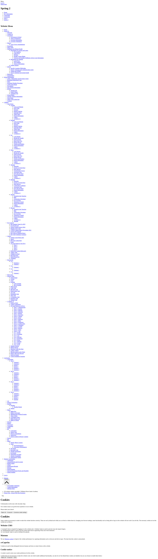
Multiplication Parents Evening (19, 414)
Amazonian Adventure (20, 199)
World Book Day (15, 257)
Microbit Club (14, 289)
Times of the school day (13, 99)
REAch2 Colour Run (16, 240)
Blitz (15, 197)
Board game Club (15, 291)
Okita (12, 150)
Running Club (14, 298)
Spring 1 (16, 365)
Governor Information (16, 40)
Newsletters (10, 86)
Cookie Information (12, 487)
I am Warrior (17, 136)
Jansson (13, 194)
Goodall (13, 105)
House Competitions (16, 433)
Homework (10, 260)
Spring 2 (6, 20)
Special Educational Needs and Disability (18, 471)
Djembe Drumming (16, 451)
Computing (10, 426)
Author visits (14, 252)
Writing (12, 408)
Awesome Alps (18, 172)
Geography (10, 424)
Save (15, 557)
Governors (10, 35)
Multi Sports (14, 286)
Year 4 (15, 246)
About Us (6, 31)
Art (8, 401)
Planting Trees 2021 (16, 228)
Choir (12, 280)
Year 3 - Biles (17, 321)
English (9, 404)
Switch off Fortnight (16, 231)
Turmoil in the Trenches (20, 196)
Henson (13, 208)
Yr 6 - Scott (17, 344)
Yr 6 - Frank (17, 343)
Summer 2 (16, 263)
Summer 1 (16, 368)
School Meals (10, 95)
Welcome (9, 32)
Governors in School (16, 37)
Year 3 (15, 245)
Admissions (10, 460)
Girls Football (17, 283)
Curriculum (7, 15)
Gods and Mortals (18, 107)
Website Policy (11, 488)
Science (9, 422)
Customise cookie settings (20, 512)
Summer (16, 399)
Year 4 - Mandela (18, 312)
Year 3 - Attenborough (19, 307)
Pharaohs (16, 166)
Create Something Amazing (18, 356)
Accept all (9, 512)
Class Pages (10, 104)
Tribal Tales (17, 114)
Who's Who (10, 47)
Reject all (3, 512)
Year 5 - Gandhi (18, 326)
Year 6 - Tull (17, 331)
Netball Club (14, 300)
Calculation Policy (15, 417)
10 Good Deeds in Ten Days (18, 243)
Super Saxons (17, 139)
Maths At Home (15, 420)
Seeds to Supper (15, 355)
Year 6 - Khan (17, 318)
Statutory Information (9, 459)
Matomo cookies (9, 539)
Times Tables (14, 416)
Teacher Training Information (14, 96)
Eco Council (10, 222)
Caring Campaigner (16, 304)
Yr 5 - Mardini (17, 341)
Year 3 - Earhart (18, 309)
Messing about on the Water (18, 352)
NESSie (16, 55)
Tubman (13, 165)
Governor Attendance (16, 41)
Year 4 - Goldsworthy (19, 323)
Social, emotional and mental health (20, 72)
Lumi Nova (17, 53)
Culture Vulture (15, 350)
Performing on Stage (16, 454)
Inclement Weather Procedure (15, 83)
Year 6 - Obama (18, 316)
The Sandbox (17, 52)
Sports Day (13, 435)
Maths (8, 410)
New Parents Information (13, 87)
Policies (9, 468)
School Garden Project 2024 (18, 227)
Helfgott (13, 179)
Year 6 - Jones (17, 329)
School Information (9, 77)
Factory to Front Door (19, 168)
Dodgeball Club (15, 294)
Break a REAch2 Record (17, 353)
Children (6, 102)
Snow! (12, 239)
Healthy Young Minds (19, 56)
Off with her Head (18, 173)
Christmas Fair (14, 93)
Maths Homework (15, 419)
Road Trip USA (18, 141)
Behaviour (10, 74)
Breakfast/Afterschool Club (14, 80)
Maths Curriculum (15, 413)
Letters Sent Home (12, 84)
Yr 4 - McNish (17, 337)
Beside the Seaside (19, 138)
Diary (8, 81)
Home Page (4, 4)
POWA (9, 89)
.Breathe (16, 221)
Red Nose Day (14, 255)
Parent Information (19, 116)
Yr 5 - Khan (17, 340)
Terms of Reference (16, 38)
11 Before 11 (17, 118)
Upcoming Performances (20, 447)
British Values (10, 463)
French (9, 438)
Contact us (10, 34)
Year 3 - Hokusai (18, 319)
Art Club (13, 292)
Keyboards (13, 453)
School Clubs (10, 276)
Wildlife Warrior (15, 346)
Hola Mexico (17, 169)
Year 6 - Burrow (18, 328)
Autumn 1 (16, 264)
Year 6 (5, 18)
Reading (13, 405)
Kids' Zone (10, 274)
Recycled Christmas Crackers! (18, 234)
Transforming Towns (19, 170)
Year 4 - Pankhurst (18, 322)
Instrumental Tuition (16, 457)
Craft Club (13, 288)
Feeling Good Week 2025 (17, 237)
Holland (13, 120)
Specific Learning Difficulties (18, 68)
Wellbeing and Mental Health (14, 49)
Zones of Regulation (19, 64)
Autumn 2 (16, 364)
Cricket (12, 279)
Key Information (8, 14)
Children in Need (15, 254)
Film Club (13, 295)
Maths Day (13, 411)
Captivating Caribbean (20, 185)
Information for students (17, 59)
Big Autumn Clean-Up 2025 (18, 224)
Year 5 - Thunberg (18, 325)
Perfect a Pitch (14, 303)
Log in (2, 3)
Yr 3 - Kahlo (17, 332)
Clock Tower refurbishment (18, 44)
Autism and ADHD (16, 71)
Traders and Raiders (19, 144)
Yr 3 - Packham (18, 334)
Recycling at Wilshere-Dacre (18, 233)
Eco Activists (17, 200)
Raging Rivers (17, 142)
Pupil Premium (11, 469)
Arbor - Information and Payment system (17, 78)
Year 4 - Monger (18, 310)
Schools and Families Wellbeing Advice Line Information (29, 58)
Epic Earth (16, 108)
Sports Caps (14, 432)
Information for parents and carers (19, 50)
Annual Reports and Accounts (15, 462)
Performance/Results (12, 466)
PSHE (9, 427)
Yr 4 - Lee (16, 335)
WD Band (13, 448)
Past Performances (18, 445)
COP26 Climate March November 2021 (21, 230)
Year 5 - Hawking (18, 315)
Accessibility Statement (13, 485)
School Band (14, 277)
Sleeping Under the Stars (17, 349)
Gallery (16, 117)
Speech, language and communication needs (22, 69)
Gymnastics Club (15, 297)
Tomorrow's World (19, 202)
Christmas (13, 258)
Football (13, 282)
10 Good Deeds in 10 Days (18, 306)
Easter (12, 242)
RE (8, 439)
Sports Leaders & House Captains (19, 436)
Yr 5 (12, 269)
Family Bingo (14, 92)
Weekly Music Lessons (17, 442)
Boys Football (17, 285)
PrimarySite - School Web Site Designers (14, 493)
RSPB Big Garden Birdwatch (18, 251)
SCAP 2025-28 (15, 225)
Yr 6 (12, 271)
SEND (9, 67)
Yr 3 (12, 261)
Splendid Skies (18, 113)
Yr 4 (12, 266)
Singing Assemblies (16, 456)
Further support (15, 65)
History (9, 43)
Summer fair (14, 90)
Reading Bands (18, 407)
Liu (11, 135)
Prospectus (10, 46)
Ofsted (9, 465)
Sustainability (10, 75)
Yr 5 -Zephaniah (18, 338)
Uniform (9, 101)
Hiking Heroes (14, 347)
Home (5, 12)
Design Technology (12, 402)
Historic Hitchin (18, 111)
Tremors (16, 110)
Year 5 (15, 248)
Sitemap (6, 478)
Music (8, 441)
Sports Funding (11, 472)
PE (8, 429)
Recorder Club (14, 450)
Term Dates (10, 98)
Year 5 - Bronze (18, 313)
